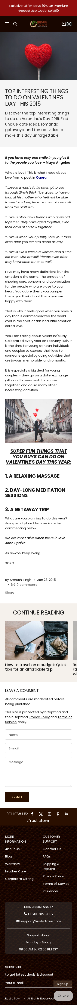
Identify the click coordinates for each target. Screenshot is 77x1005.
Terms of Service (56, 883)
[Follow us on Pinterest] (58, 814)
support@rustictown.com (40, 921)
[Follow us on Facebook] (32, 814)
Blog (8, 856)
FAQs (47, 856)
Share (9, 592)
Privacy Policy (39, 717)
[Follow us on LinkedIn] (66, 814)
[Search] (15, 24)
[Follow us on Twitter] (41, 814)
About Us (12, 849)
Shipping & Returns (51, 866)
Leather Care (15, 871)
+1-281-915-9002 (40, 914)
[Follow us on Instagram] (49, 814)
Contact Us (52, 849)
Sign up (62, 984)
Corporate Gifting (19, 878)
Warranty (12, 864)
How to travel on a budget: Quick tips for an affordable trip (36, 667)
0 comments (27, 584)
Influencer (50, 891)
